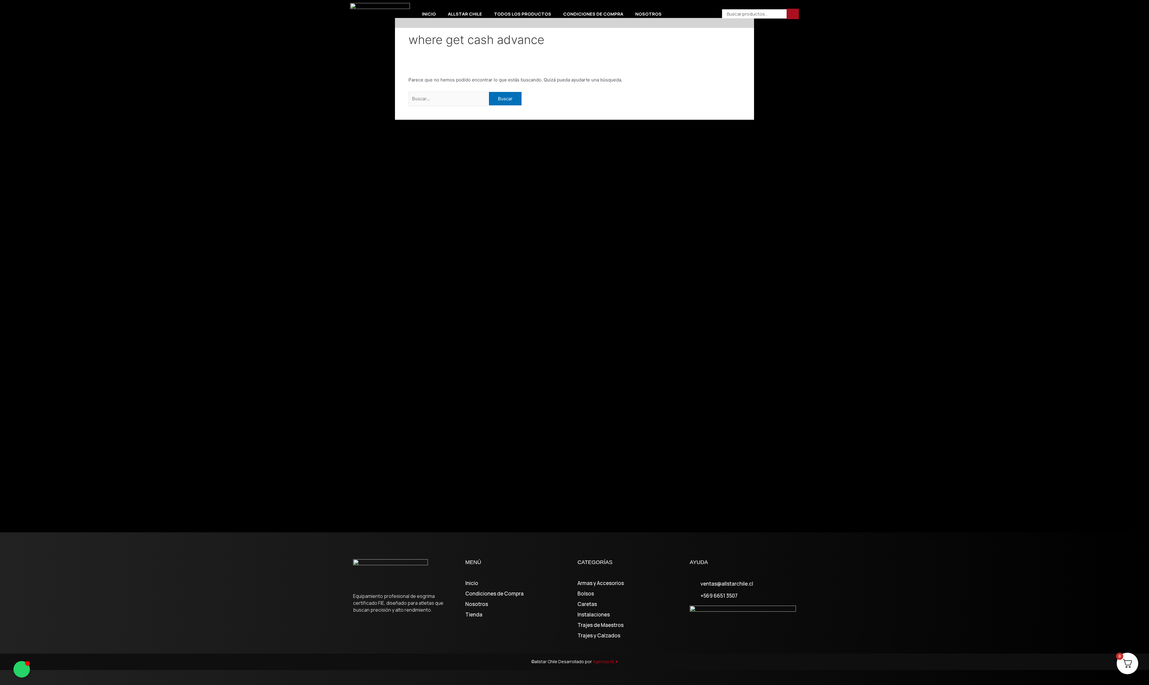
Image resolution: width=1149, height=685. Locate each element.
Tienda (473, 615)
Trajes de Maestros (600, 625)
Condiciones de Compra (593, 14)
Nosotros (648, 14)
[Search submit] (793, 14)
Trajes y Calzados (598, 636)
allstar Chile (465, 14)
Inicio (429, 14)
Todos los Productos (522, 14)
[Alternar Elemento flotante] (21, 669)
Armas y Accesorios (600, 583)
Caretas (587, 604)
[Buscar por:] (448, 98)
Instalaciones (593, 615)
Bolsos (585, 594)
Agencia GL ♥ (605, 661)
